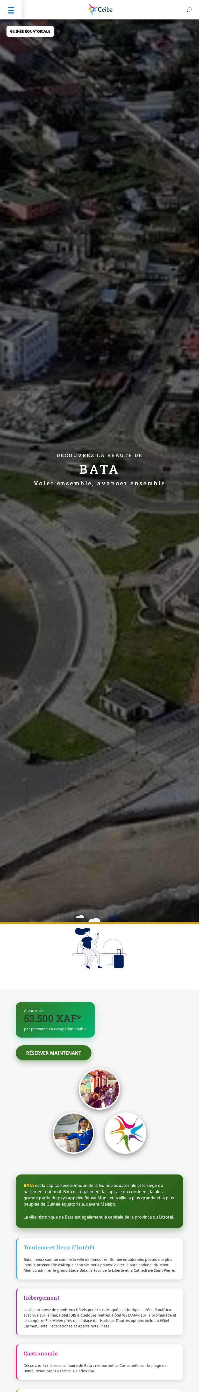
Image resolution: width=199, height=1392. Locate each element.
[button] (11, 9)
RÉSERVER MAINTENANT (53, 1053)
